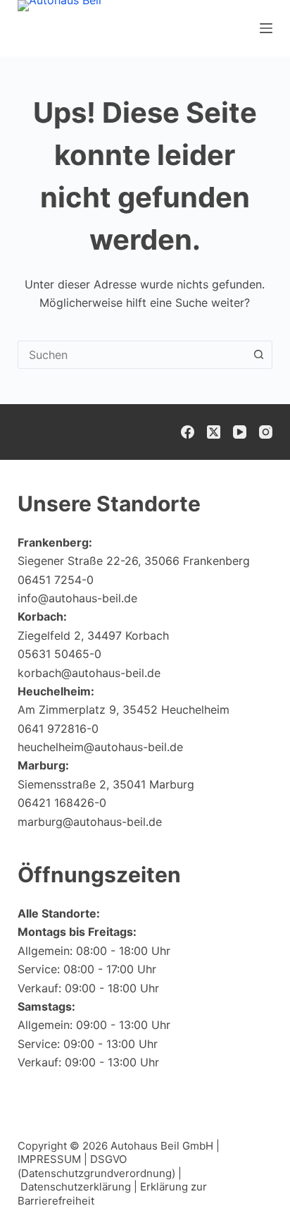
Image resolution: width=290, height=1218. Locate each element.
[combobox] (132, 355)
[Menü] (266, 28)
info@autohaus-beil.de (77, 598)
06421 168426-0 (62, 803)
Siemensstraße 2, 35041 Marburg (106, 784)
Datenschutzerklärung (75, 1186)
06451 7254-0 (56, 580)
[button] (245, 1179)
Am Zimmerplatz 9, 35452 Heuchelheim (123, 709)
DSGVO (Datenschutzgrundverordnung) (96, 1166)
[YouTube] (239, 432)
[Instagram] (265, 432)
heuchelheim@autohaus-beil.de (100, 747)
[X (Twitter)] (213, 432)
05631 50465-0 (59, 654)
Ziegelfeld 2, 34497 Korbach (93, 635)
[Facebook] (187, 432)
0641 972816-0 (58, 728)
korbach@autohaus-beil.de (89, 673)
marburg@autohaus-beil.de (90, 822)
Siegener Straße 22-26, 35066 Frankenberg (134, 561)
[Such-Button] (258, 354)
